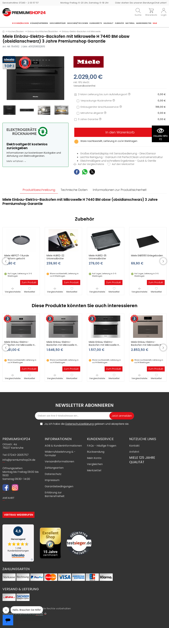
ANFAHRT (8, 498)
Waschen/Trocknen (77, 23)
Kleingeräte (95, 23)
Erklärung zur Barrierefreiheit (55, 494)
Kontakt (134, 446)
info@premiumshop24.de (18, 460)
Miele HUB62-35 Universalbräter (97, 257)
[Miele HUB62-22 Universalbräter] (63, 240)
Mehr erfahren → (16, 161)
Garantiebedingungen (59, 486)
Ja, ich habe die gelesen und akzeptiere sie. (86, 424)
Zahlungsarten (54, 468)
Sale (155, 23)
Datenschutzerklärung (79, 424)
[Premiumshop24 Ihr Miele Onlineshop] (24, 12)
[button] (5, 261)
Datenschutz (53, 474)
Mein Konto (94, 458)
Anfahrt (134, 452)
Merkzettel (29, 291)
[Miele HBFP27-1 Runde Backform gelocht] (21, 240)
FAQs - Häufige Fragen (101, 446)
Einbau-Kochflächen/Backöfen (43, 31)
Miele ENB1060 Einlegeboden (147, 255)
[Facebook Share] (76, 172)
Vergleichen (95, 464)
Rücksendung (95, 452)
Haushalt (108, 23)
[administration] (45, 614)
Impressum (52, 480)
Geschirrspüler (58, 23)
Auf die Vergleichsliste (90, 164)
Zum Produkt (29, 282)
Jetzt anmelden (122, 416)
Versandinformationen (59, 461)
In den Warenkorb (120, 132)
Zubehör (119, 23)
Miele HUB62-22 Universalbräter (55, 257)
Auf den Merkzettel (122, 164)
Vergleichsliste (13, 291)
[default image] (35, 78)
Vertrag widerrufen (18, 515)
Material (130, 23)
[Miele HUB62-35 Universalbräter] (105, 240)
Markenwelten (143, 23)
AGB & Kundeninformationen (63, 446)
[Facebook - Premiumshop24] (5, 487)
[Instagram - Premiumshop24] (15, 487)
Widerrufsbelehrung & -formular (60, 453)
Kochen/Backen (20, 23)
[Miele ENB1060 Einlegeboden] (148, 240)
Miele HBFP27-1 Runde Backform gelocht (16, 257)
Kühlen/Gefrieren (39, 23)
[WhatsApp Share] (84, 172)
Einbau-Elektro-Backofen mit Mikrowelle (81, 31)
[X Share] (92, 172)
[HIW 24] (39, 613)
